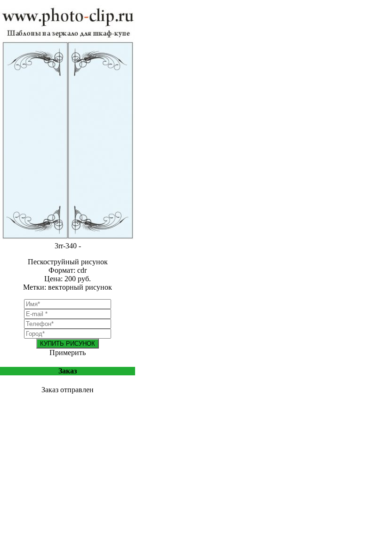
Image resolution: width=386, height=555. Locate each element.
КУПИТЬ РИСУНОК (67, 343)
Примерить (67, 353)
